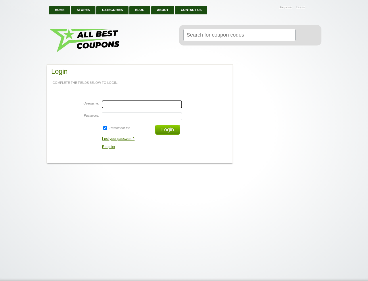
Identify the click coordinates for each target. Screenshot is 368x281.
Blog (140, 10)
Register (285, 7)
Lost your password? (118, 139)
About (162, 10)
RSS (314, 7)
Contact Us (191, 10)
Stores (83, 10)
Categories (112, 10)
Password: (91, 115)
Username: (91, 103)
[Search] (306, 35)
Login (300, 7)
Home (59, 10)
